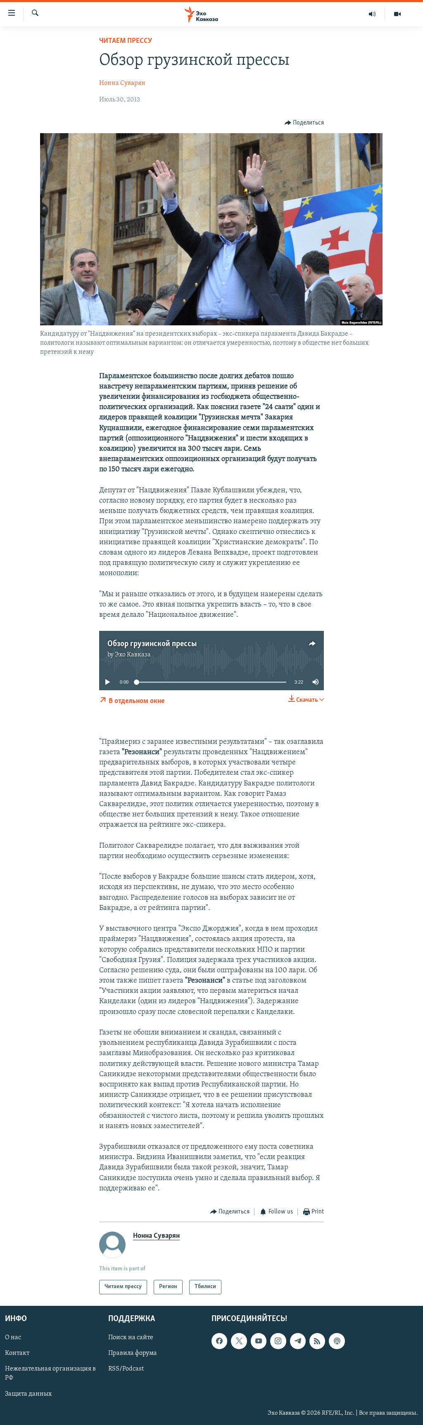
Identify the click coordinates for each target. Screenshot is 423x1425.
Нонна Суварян (122, 83)
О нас (13, 1337)
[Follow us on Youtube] (258, 1341)
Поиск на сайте (130, 1337)
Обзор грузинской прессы (152, 644)
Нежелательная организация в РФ (50, 1373)
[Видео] (397, 14)
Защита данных (28, 1393)
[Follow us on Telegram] (298, 1341)
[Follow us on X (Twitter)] (239, 1341)
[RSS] (317, 1341)
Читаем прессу (125, 41)
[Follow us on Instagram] (278, 1341)
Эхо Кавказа (133, 654)
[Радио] (372, 14)
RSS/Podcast (126, 1369)
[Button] (304, 123)
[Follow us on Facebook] (219, 1341)
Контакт (17, 1353)
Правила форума (132, 1353)
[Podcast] (337, 1341)
